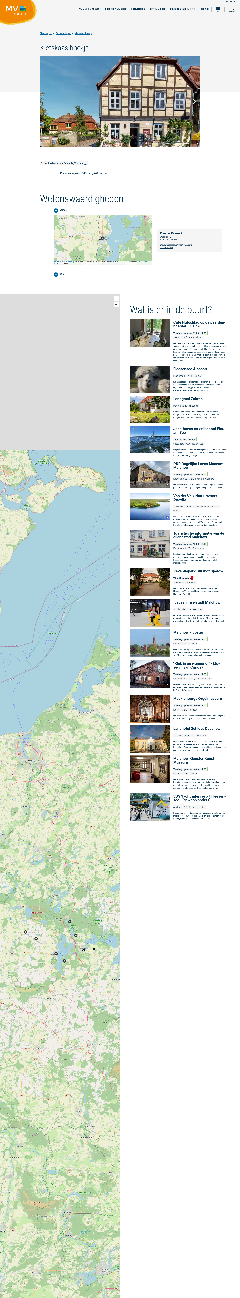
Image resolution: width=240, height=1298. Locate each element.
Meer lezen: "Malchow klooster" (180, 643)
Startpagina (46, 33)
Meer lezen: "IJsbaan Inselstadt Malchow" (180, 613)
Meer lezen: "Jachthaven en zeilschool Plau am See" (180, 442)
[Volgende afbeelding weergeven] (194, 101)
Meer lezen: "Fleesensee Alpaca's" (180, 379)
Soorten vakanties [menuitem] (116, 9)
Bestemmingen (63, 33)
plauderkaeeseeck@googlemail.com (176, 245)
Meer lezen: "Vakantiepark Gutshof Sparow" (180, 582)
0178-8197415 (166, 247)
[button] (94, 949)
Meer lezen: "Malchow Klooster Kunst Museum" (180, 773)
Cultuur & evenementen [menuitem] (183, 9)
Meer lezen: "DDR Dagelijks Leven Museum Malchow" (180, 475)
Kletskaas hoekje (83, 33)
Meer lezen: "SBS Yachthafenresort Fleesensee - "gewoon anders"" (180, 807)
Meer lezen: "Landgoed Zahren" (180, 409)
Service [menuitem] (205, 9)
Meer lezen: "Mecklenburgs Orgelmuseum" (180, 709)
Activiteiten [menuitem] (138, 9)
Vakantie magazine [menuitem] (90, 9)
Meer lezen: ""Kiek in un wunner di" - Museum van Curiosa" (180, 676)
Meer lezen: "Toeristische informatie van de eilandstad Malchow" (180, 548)
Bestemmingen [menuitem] (158, 9)
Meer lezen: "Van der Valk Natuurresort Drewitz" (180, 510)
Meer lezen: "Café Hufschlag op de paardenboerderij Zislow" (180, 341)
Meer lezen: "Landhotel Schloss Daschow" (180, 739)
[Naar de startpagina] (19, 13)
